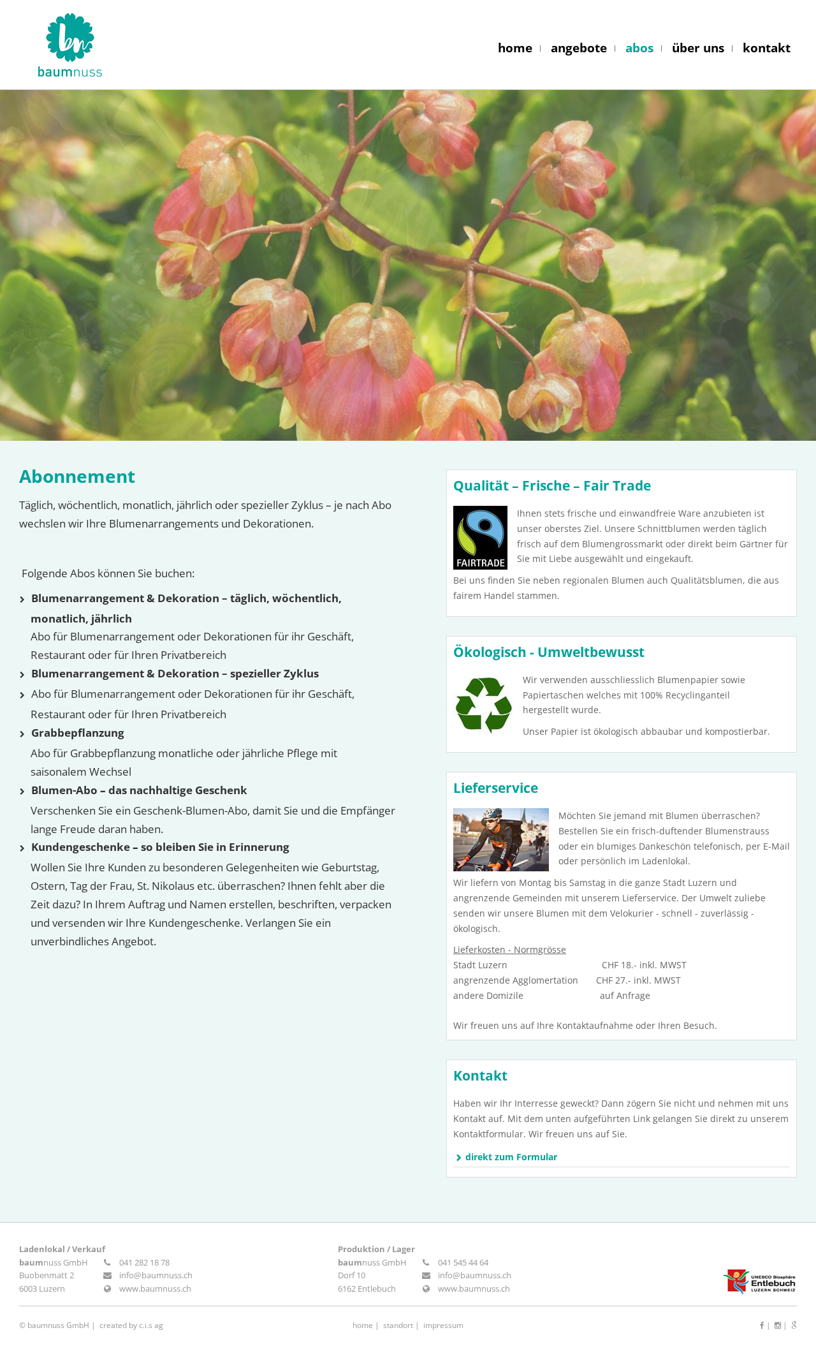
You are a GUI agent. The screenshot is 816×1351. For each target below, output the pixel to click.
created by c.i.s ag (131, 1325)
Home (363, 1325)
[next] (778, 265)
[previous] (38, 265)
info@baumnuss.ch (156, 1275)
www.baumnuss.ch (155, 1288)
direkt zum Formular (511, 1157)
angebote (579, 48)
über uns (698, 48)
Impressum (443, 1325)
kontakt (766, 48)
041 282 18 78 (144, 1262)
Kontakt (480, 1075)
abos (639, 48)
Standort (398, 1325)
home (515, 48)
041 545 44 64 (463, 1262)
